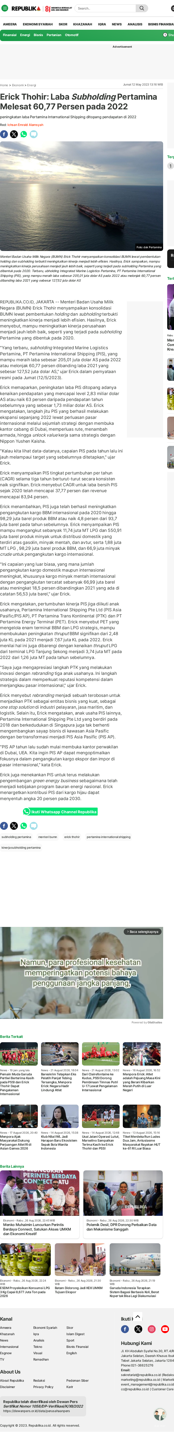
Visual (37, 1353)
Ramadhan (41, 1359)
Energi (25, 35)
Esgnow (6, 1353)
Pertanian (54, 35)
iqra (102, 24)
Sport (70, 1340)
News (4, 1340)
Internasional (9, 1347)
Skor (69, 1327)
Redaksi (39, 1380)
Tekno (37, 1347)
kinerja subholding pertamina (21, 847)
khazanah (82, 24)
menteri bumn (47, 837)
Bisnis (38, 35)
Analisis (38, 1340)
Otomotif (71, 35)
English (71, 1353)
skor (63, 24)
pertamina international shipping (108, 837)
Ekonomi (18, 85)
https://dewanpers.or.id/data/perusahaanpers (36, 1411)
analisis (135, 24)
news (116, 24)
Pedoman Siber (77, 1380)
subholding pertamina (16, 837)
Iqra (36, 1334)
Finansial (10, 35)
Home (4, 85)
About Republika (12, 1380)
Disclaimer (7, 1387)
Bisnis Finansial (77, 1347)
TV (2, 1359)
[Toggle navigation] (5, 8)
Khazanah (7, 1334)
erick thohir (72, 837)
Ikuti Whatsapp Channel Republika (63, 812)
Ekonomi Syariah (38, 24)
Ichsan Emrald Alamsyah (25, 125)
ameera (10, 24)
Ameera (5, 1327)
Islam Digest (75, 1334)
